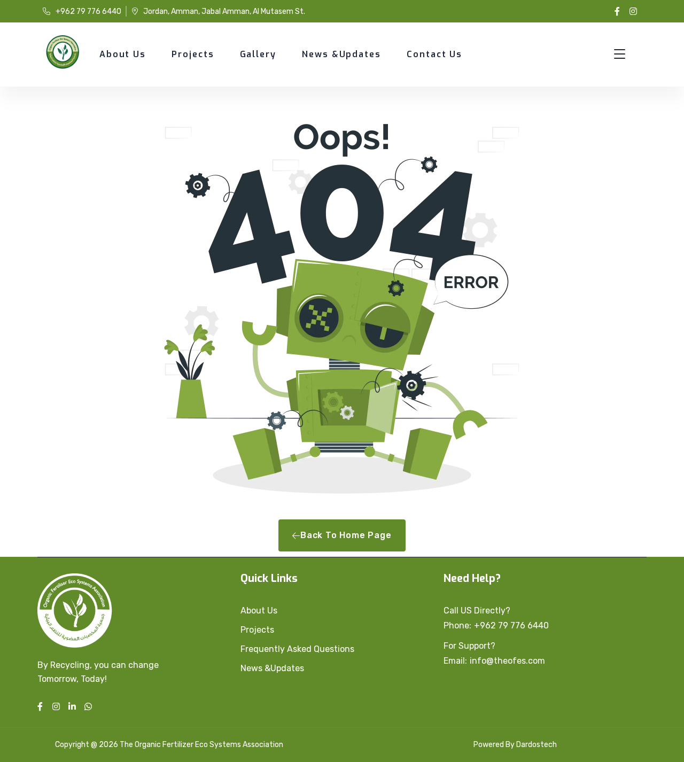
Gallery (258, 54)
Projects (193, 54)
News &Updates (341, 54)
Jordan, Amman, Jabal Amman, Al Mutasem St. (224, 11)
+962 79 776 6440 (88, 11)
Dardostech (536, 744)
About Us (122, 54)
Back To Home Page (346, 535)
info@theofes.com (507, 661)
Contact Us (434, 54)
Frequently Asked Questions (297, 649)
